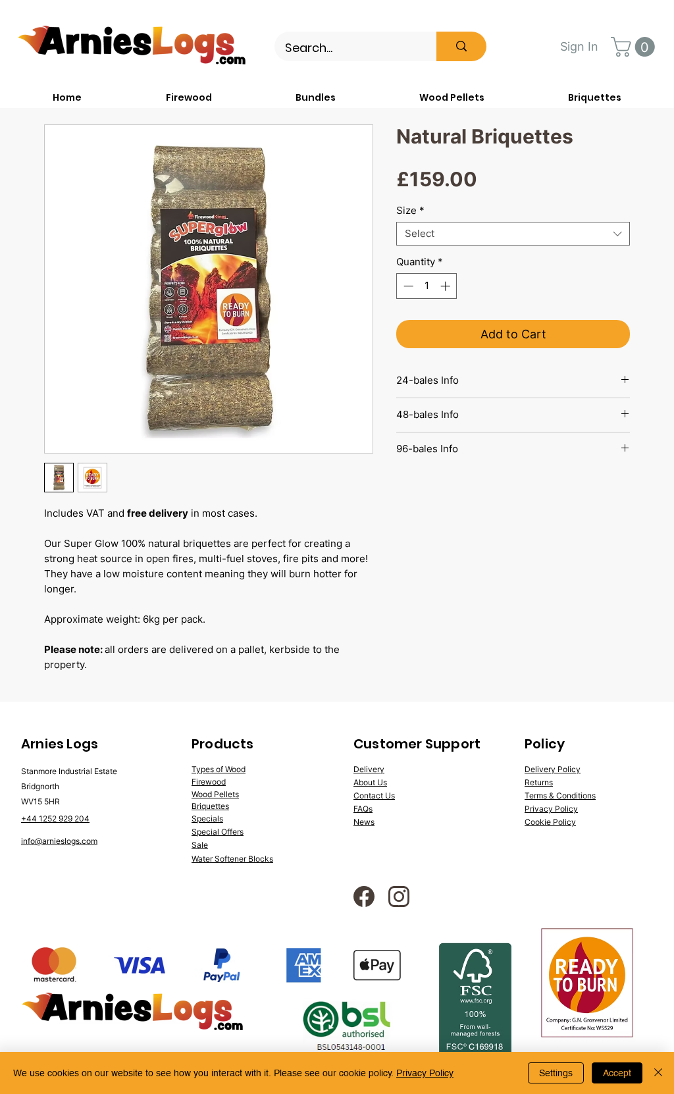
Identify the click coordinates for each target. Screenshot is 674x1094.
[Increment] (446, 286)
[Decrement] (407, 286)
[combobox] (513, 234)
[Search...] (461, 46)
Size (410, 211)
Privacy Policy (425, 1073)
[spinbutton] (427, 286)
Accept (617, 1073)
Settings (556, 1073)
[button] (635, 47)
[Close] (658, 1072)
